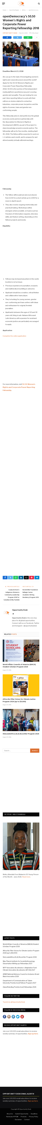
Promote (23, 1116)
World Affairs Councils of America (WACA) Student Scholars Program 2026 (19, 665)
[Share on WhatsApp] (28, 37)
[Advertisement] (21, 165)
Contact (27, 1119)
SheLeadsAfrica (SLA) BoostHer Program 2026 (21, 733)
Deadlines (34, 1114)
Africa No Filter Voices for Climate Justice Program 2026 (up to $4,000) (19, 700)
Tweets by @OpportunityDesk (14, 1002)
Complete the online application (14, 336)
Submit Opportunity (21, 1114)
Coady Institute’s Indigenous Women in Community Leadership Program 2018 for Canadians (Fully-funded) (11, 595)
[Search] (39, 3)
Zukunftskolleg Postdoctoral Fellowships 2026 (19, 987)
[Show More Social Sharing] (36, 37)
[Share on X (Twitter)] (17, 37)
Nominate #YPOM (12, 1116)
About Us (10, 1114)
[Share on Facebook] (7, 37)
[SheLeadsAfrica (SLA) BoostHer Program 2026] (21, 720)
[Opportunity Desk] (21, 3)
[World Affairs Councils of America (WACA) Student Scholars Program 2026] (21, 651)
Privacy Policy (33, 1116)
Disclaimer (18, 1119)
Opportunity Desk (10, 33)
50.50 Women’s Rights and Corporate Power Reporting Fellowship (19, 387)
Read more (26, 877)
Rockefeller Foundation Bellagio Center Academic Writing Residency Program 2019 (31, 594)
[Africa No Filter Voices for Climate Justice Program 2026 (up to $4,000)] (21, 685)
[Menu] (3, 3)
